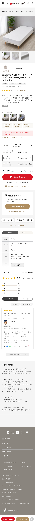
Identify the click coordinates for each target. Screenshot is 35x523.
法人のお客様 (8, 466)
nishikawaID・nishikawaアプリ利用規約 (12, 489)
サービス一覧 (6, 447)
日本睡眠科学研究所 (10, 463)
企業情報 (23, 463)
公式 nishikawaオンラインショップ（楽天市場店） (15, 503)
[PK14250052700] (6, 56)
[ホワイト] (17, 33)
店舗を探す (6, 443)
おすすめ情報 (6, 451)
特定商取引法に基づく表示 (9, 493)
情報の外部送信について (8, 496)
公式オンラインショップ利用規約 (10, 475)
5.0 (18, 278)
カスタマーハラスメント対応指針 (10, 500)
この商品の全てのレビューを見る (17, 355)
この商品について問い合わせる (16, 225)
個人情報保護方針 (6, 479)
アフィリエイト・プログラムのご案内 (11, 486)
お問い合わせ (8, 470)
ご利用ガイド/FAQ (25, 466)
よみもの (5, 456)
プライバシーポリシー (7, 482)
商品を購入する (19, 177)
